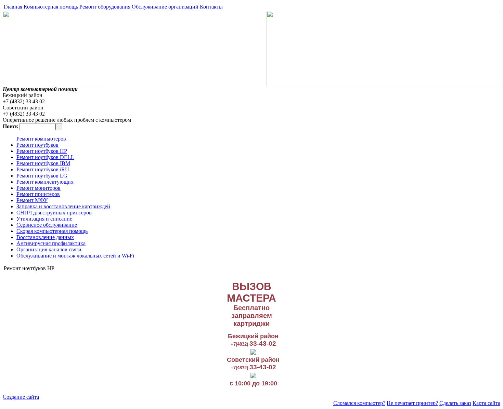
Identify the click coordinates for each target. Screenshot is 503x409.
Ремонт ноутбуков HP (41, 151)
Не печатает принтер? (412, 403)
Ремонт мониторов (38, 188)
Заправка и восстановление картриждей (63, 206)
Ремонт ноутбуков (37, 145)
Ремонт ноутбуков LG (41, 176)
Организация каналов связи (48, 249)
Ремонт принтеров (38, 194)
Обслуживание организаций (165, 7)
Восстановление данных (45, 237)
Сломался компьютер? (359, 403)
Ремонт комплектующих (45, 182)
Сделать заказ (455, 403)
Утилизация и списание (44, 219)
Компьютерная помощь (51, 7)
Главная (13, 7)
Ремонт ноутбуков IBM (43, 163)
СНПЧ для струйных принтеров (54, 212)
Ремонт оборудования (104, 7)
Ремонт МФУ (32, 200)
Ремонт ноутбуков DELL (45, 157)
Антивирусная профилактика (51, 243)
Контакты (211, 7)
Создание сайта (21, 397)
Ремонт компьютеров (41, 139)
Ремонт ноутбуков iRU (42, 169)
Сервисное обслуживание (46, 225)
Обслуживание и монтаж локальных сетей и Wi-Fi (75, 256)
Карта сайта (486, 403)
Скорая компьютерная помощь (52, 231)
